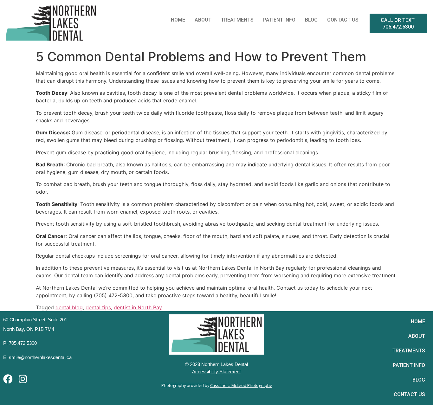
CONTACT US (343, 20)
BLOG (311, 20)
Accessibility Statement (216, 371)
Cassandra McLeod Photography (241, 385)
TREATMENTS (237, 20)
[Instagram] (22, 379)
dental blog (69, 307)
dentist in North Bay (138, 307)
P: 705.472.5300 (20, 343)
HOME (178, 20)
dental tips (98, 307)
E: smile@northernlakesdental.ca (37, 357)
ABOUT (203, 20)
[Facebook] (8, 379)
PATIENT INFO (279, 20)
